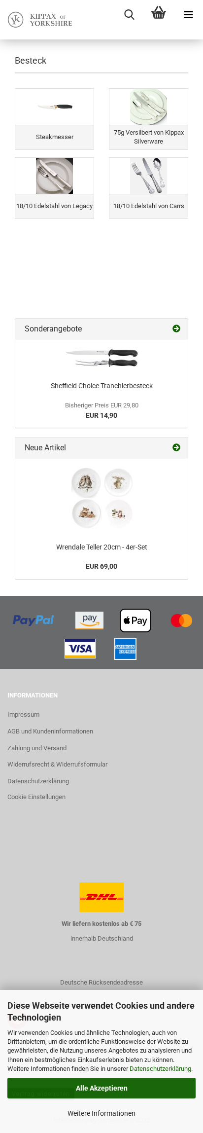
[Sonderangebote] (176, 329)
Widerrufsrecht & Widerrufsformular (57, 764)
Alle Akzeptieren (102, 1088)
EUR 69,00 (101, 566)
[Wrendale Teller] (101, 498)
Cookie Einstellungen (36, 797)
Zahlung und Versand (37, 748)
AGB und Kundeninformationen (50, 731)
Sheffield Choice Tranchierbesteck (102, 386)
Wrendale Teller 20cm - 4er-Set (101, 547)
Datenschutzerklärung (160, 1068)
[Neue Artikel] (176, 448)
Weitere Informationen (101, 1113)
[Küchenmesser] (101, 358)
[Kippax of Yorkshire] (39, 19)
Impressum (23, 714)
